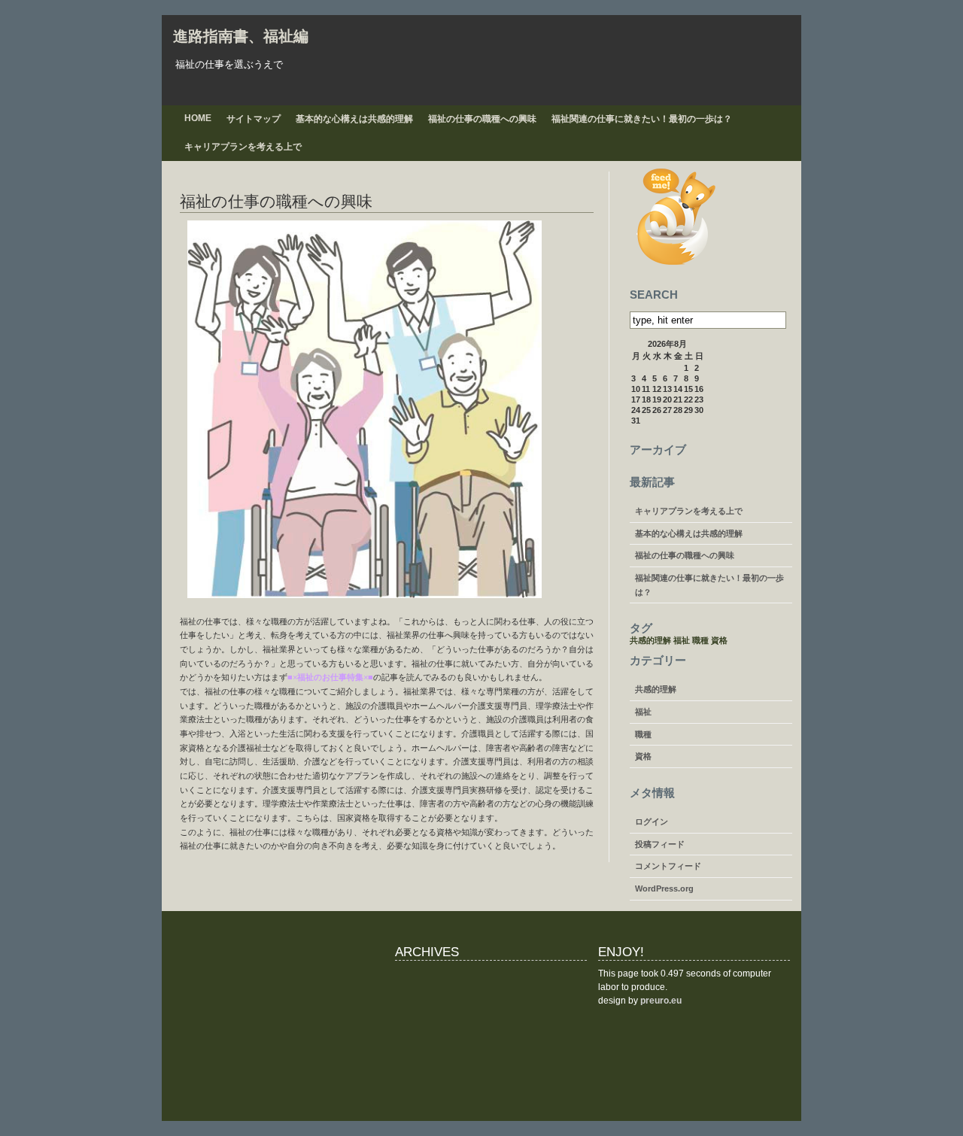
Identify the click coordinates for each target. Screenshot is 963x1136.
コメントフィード (668, 865)
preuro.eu (661, 1000)
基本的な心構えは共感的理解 (354, 119)
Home (197, 118)
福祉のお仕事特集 (330, 677)
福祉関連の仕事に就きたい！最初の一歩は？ (641, 119)
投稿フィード (660, 844)
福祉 (681, 640)
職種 (700, 640)
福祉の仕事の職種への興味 (482, 119)
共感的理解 (650, 640)
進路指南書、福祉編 (240, 36)
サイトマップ (253, 119)
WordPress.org (664, 888)
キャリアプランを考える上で (243, 146)
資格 (719, 640)
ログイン (651, 821)
